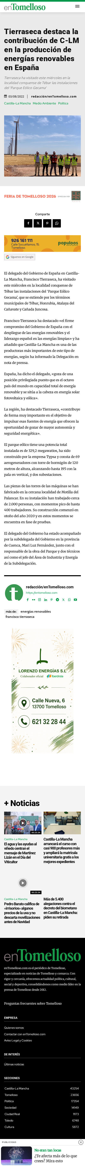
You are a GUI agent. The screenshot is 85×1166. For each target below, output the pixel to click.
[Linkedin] (45, 598)
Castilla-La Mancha (17, 103)
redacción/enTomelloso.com (54, 96)
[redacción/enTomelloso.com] (14, 593)
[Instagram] (39, 598)
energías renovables (36, 611)
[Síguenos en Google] (19, 264)
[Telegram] (57, 598)
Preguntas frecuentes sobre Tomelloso (33, 1003)
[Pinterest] (47, 223)
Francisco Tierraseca (20, 617)
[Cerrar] (80, 1142)
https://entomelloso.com (41, 593)
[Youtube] (75, 598)
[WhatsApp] (57, 223)
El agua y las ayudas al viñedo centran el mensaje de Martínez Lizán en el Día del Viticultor (20, 853)
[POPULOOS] (42, 250)
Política (63, 103)
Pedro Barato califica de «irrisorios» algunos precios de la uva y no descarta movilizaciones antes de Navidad (22, 913)
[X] (38, 223)
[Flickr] (33, 598)
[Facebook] (28, 223)
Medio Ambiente (44, 103)
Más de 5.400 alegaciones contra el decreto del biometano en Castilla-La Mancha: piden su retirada (61, 908)
